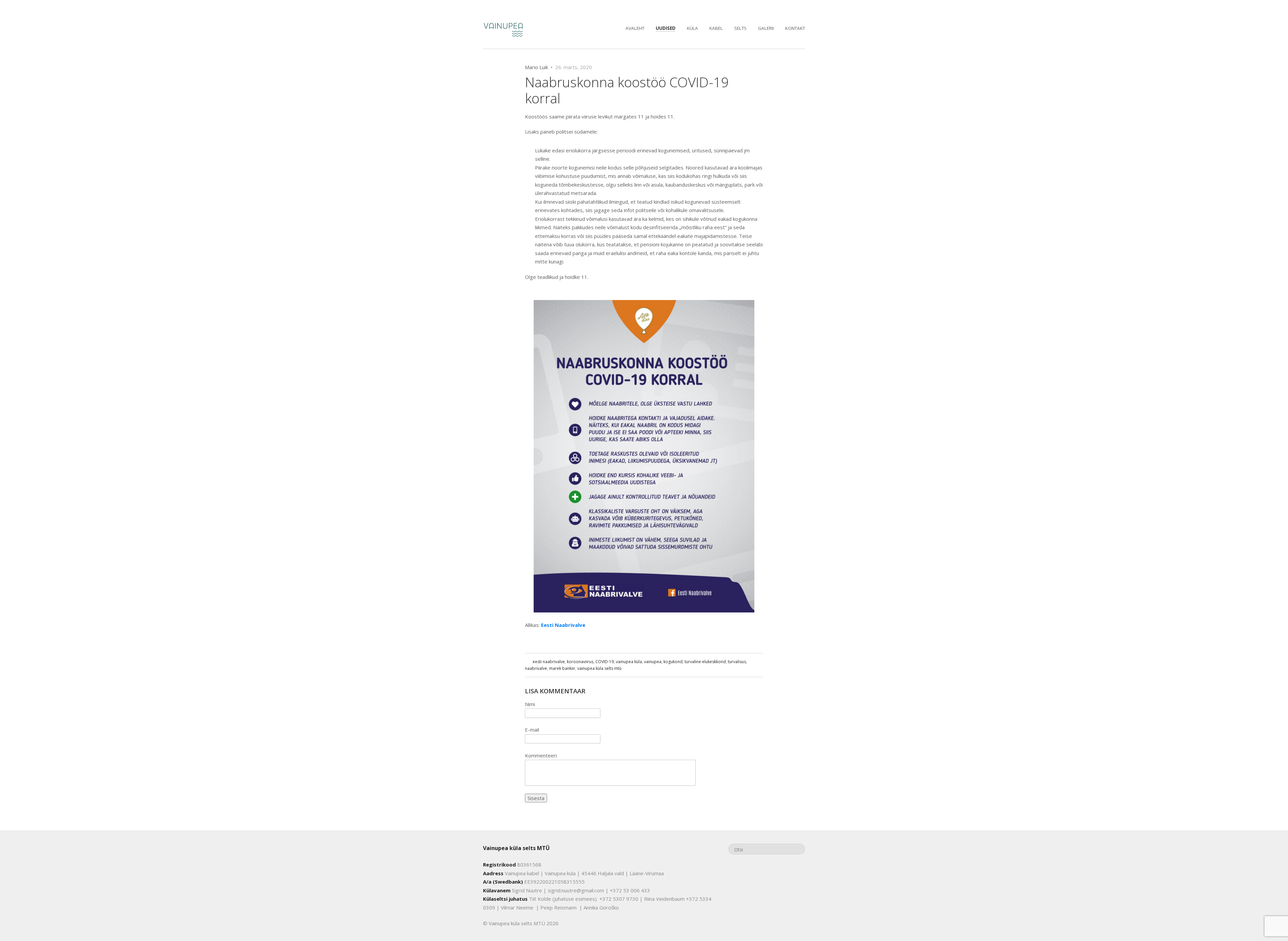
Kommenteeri (541, 755)
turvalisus (737, 661)
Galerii (766, 28)
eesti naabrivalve (549, 661)
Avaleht (635, 28)
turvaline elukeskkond (705, 661)
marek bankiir (562, 668)
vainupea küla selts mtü (599, 668)
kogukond (673, 661)
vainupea (652, 661)
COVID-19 (604, 661)
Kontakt (795, 28)
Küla (692, 28)
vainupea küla (629, 661)
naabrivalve (536, 668)
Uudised (666, 28)
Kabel (716, 28)
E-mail (532, 729)
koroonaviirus (580, 661)
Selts (740, 28)
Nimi (530, 704)
